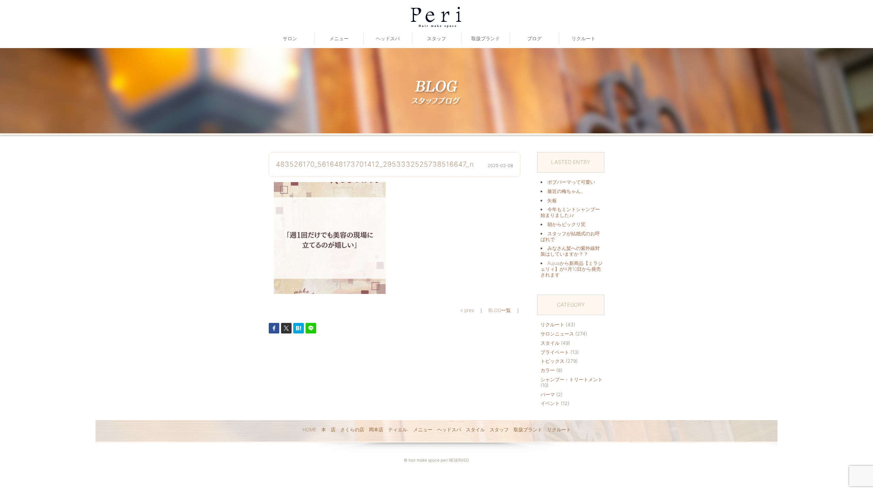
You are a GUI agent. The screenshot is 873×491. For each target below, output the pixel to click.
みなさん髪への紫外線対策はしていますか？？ (570, 251)
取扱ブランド (485, 38)
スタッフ (436, 38)
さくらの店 (352, 429)
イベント (550, 403)
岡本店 (376, 429)
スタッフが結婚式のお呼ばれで (570, 236)
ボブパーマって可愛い (571, 182)
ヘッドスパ (388, 38)
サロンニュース (557, 334)
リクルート (583, 38)
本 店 (328, 429)
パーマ (548, 394)
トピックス (552, 361)
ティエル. (398, 429)
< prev (467, 310)
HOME (309, 429)
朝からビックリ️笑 (566, 224)
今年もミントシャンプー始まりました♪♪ (570, 212)
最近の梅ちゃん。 (566, 191)
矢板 (552, 200)
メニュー (339, 38)
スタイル (550, 343)
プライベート (555, 352)
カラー (548, 370)
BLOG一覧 (499, 310)
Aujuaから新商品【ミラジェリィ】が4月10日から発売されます (572, 269)
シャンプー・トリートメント (572, 379)
